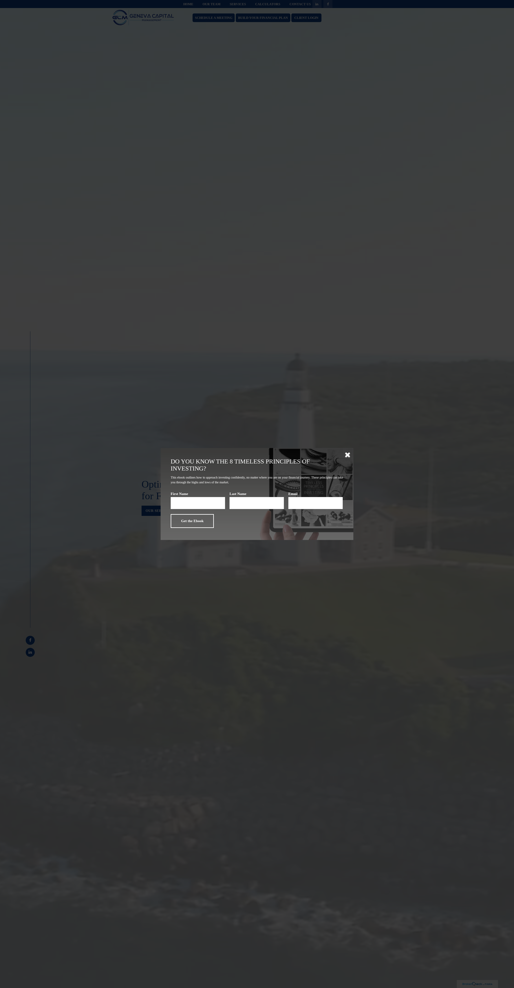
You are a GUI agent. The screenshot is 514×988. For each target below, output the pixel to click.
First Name (179, 494)
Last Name (237, 494)
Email (293, 494)
